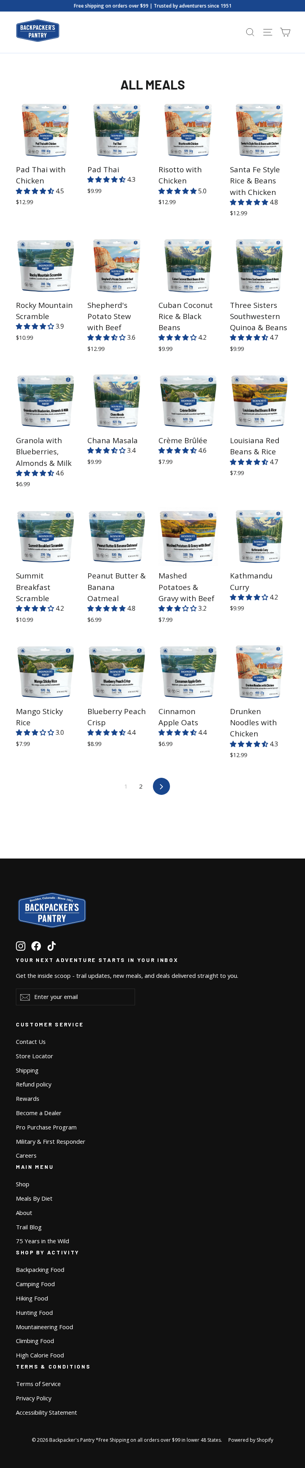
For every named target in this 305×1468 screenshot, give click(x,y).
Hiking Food (32, 1298)
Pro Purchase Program (46, 1127)
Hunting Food (34, 1312)
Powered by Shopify (250, 1440)
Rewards (27, 1098)
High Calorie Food (40, 1355)
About (24, 1213)
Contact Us (31, 1042)
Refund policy (33, 1084)
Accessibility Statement (46, 1412)
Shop (22, 1184)
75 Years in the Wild (42, 1241)
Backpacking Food (40, 1269)
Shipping (27, 1070)
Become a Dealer (39, 1113)
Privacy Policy (33, 1398)
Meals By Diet (34, 1198)
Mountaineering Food (44, 1327)
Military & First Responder (50, 1141)
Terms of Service (38, 1384)
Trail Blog (29, 1227)
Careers (26, 1155)
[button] (36, 191)
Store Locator (34, 1056)
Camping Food (35, 1284)
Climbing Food (35, 1341)
